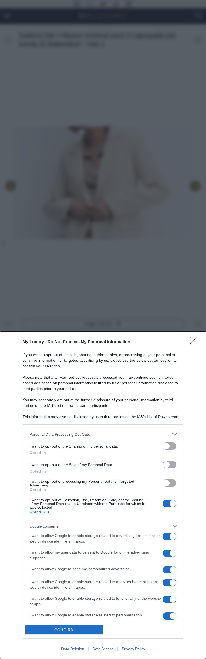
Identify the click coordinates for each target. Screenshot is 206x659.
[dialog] (103, 495)
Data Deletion (72, 649)
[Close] (195, 342)
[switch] (169, 446)
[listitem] (103, 434)
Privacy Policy (133, 649)
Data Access (103, 649)
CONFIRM (64, 630)
